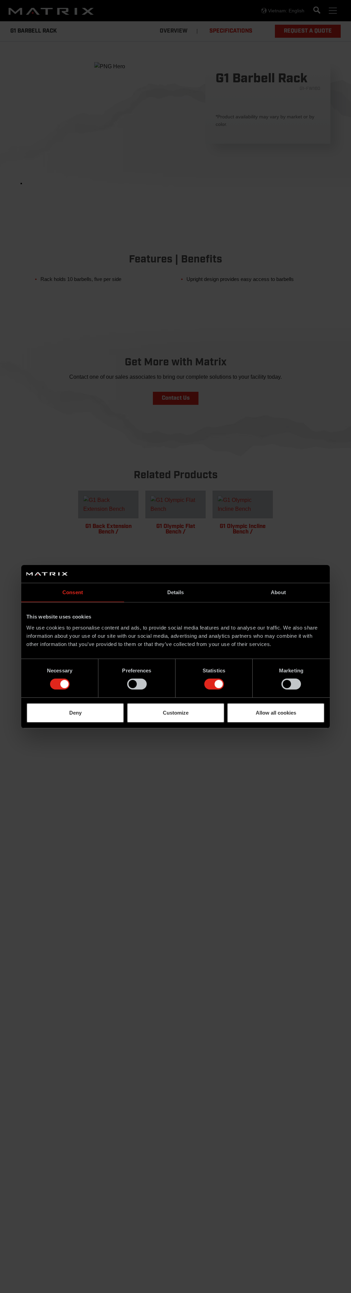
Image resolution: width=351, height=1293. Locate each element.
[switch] (137, 684)
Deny (75, 713)
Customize (176, 713)
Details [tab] (175, 592)
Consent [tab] (72, 592)
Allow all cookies (276, 713)
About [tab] (278, 592)
